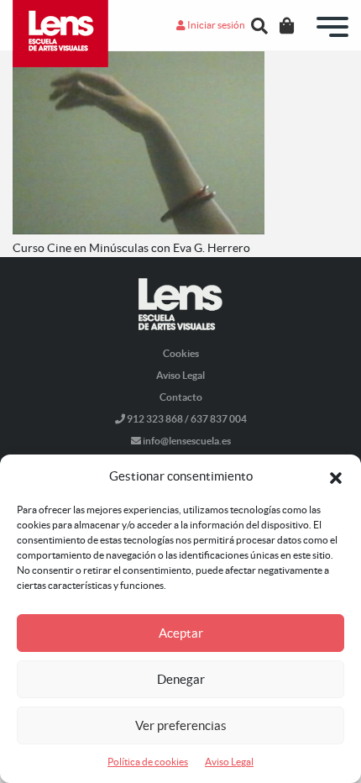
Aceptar (181, 633)
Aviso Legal (229, 761)
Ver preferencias (181, 725)
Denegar (181, 679)
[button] (335, 476)
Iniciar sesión (215, 24)
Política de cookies (147, 761)
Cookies (181, 353)
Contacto (181, 397)
